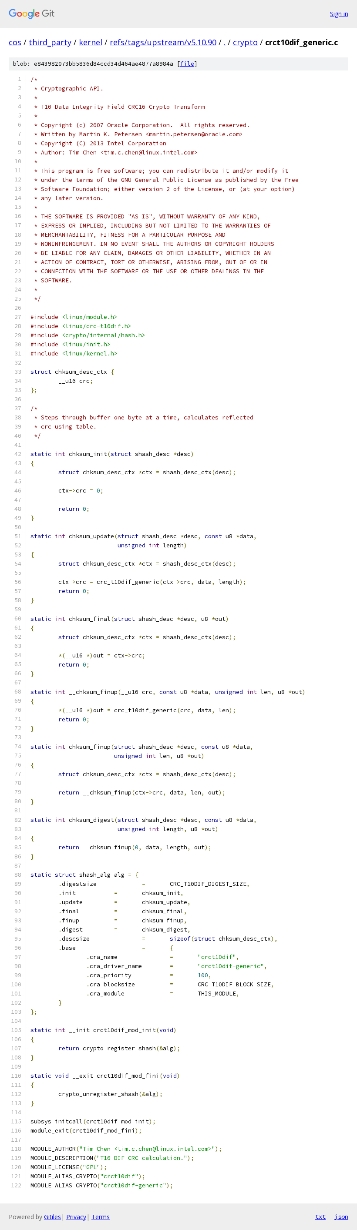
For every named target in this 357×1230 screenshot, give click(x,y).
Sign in (339, 14)
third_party (50, 42)
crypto (245, 42)
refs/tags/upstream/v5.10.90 (163, 42)
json (341, 1216)
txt (320, 1216)
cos (15, 42)
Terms (100, 1217)
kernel (90, 42)
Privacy (76, 1217)
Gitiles (52, 1217)
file (187, 63)
